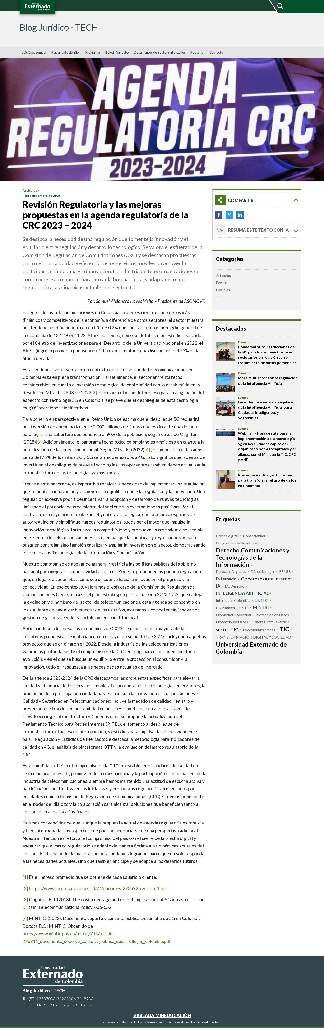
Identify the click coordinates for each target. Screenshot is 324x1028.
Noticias (223, 289)
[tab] (257, 200)
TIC (219, 296)
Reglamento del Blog (65, 52)
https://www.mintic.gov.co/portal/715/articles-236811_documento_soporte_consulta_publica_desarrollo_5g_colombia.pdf (97, 937)
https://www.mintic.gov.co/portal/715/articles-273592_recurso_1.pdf (98, 888)
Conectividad (254, 536)
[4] (147, 449)
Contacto (216, 52)
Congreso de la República (236, 543)
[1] (99, 350)
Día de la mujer (263, 571)
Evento (221, 282)
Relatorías (197, 52)
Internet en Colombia (233, 600)
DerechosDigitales (231, 571)
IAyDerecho (234, 586)
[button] (257, 200)
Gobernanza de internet (266, 578)
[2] (94, 392)
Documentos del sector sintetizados (159, 52)
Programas (93, 52)
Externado (226, 578)
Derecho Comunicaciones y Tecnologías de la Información (252, 557)
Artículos (30, 190)
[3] (38, 441)
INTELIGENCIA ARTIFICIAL (242, 593)
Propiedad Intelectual (233, 614)
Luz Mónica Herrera (232, 607)
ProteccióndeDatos (232, 622)
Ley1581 (262, 600)
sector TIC (227, 629)
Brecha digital (227, 536)
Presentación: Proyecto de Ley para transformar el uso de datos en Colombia (267, 480)
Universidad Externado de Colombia (251, 648)
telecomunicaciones (259, 630)
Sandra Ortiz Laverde (269, 622)
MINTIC (261, 607)
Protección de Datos (272, 614)
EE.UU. (285, 571)
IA (218, 586)
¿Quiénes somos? (34, 52)
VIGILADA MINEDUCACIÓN (162, 1015)
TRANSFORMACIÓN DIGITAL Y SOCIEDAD (253, 637)
